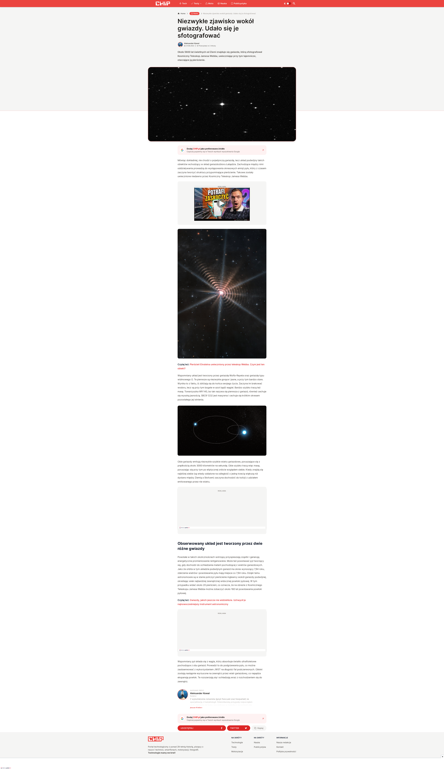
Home (183, 13)
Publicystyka (240, 3)
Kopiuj (260, 728)
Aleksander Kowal (191, 43)
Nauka (223, 3)
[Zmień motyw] (287, 3)
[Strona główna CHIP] (163, 3)
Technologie (237, 742)
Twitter (234, 728)
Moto (210, 3)
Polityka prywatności (286, 751)
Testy (196, 3)
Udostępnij (187, 728)
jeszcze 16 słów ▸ (196, 707)
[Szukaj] (294, 4)
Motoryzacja (237, 751)
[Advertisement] (222, 509)
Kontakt (280, 747)
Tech (184, 3)
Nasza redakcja (283, 742)
